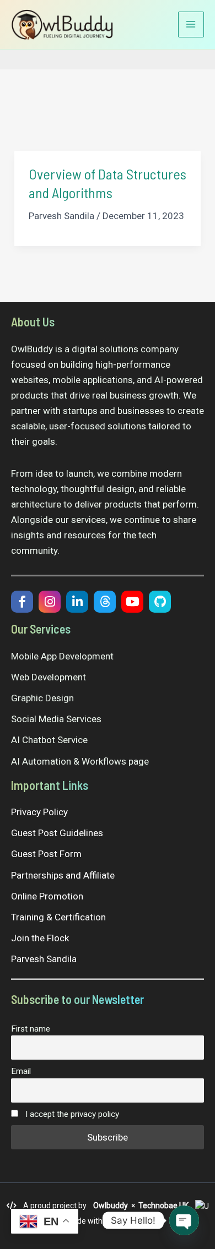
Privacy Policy (39, 811)
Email (21, 1071)
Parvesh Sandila (44, 958)
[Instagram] (50, 602)
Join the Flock (40, 937)
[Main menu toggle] (191, 25)
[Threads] (105, 602)
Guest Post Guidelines (57, 832)
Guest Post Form (46, 853)
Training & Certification (58, 917)
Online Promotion (47, 896)
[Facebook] (22, 602)
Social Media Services (56, 718)
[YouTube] (132, 602)
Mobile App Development (62, 656)
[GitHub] (160, 602)
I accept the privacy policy (71, 1114)
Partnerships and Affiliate (63, 875)
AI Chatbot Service (49, 739)
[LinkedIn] (77, 602)
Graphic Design (42, 697)
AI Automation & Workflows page (80, 761)
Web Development (48, 677)
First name (30, 1029)
